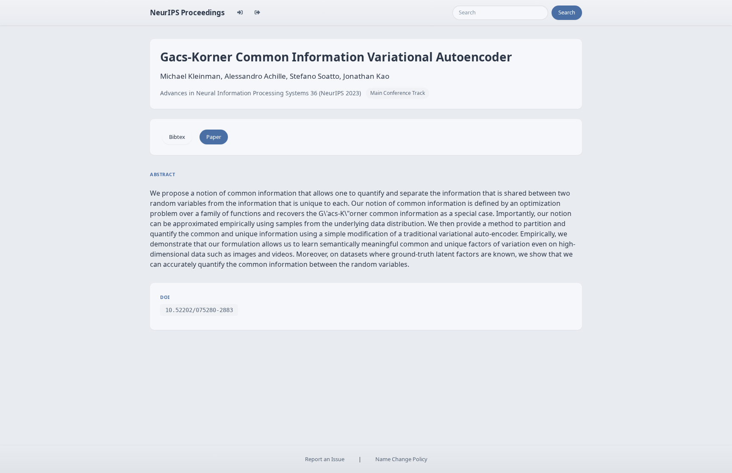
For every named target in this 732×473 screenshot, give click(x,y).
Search (566, 12)
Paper (213, 137)
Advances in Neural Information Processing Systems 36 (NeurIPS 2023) (260, 93)
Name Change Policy (401, 459)
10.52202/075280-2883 (199, 310)
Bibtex (177, 137)
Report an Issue (324, 459)
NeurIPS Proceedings (187, 12)
